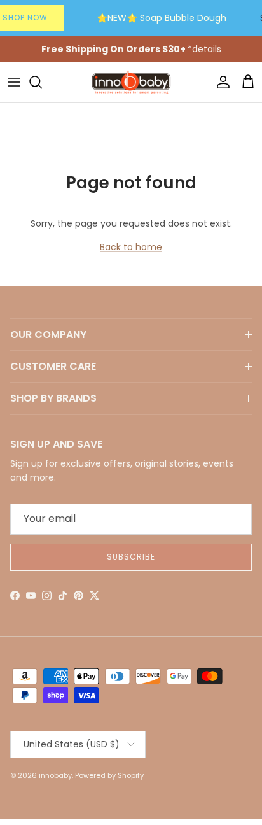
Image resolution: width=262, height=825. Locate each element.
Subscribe (131, 556)
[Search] (42, 82)
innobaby (55, 775)
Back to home (131, 247)
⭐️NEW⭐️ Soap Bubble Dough (161, 17)
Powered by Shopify (109, 775)
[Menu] (14, 82)
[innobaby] (131, 82)
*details (204, 49)
